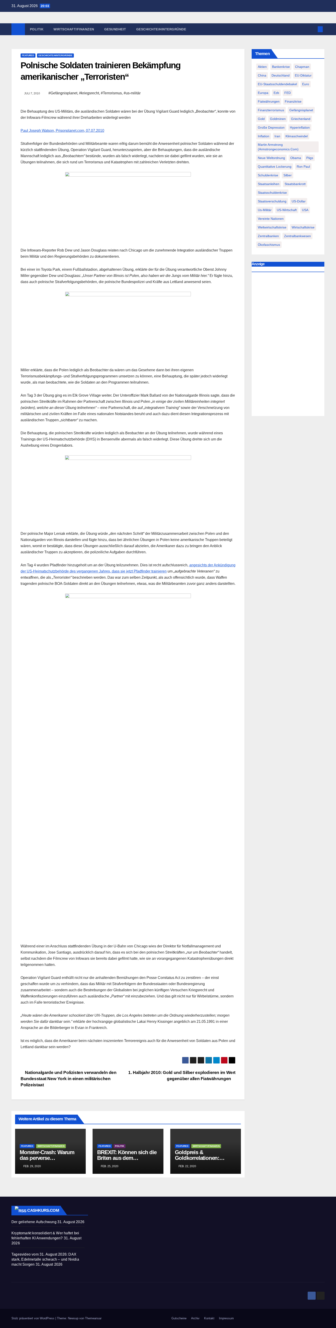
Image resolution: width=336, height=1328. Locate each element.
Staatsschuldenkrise (272, 192)
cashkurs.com (43, 1210)
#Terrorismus (111, 93)
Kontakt (209, 1318)
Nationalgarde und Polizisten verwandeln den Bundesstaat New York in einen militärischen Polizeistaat (69, 1078)
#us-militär (132, 93)
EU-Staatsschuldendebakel (277, 84)
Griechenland (300, 119)
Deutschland (281, 75)
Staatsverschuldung (272, 201)
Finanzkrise (293, 101)
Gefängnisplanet (301, 110)
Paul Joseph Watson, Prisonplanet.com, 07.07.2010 (62, 131)
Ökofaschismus (269, 245)
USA (305, 210)
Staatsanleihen (268, 184)
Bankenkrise (281, 67)
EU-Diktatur (303, 75)
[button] (312, 29)
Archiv (195, 1318)
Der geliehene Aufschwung (33, 1222)
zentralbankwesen (297, 236)
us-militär (265, 210)
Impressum (226, 1318)
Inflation (263, 136)
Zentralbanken (268, 236)
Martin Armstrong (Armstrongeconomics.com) (278, 147)
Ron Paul (303, 166)
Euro (305, 84)
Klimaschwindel (296, 136)
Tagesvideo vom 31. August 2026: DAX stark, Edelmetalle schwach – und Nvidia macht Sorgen (45, 1259)
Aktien (262, 67)
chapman (302, 67)
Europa (263, 93)
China (262, 75)
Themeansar (93, 1318)
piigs (309, 158)
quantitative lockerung (274, 166)
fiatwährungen (269, 101)
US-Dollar (299, 201)
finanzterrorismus (271, 110)
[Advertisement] (288, 345)
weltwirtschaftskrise (272, 227)
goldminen (278, 119)
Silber (287, 175)
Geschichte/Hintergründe (161, 29)
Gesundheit (115, 29)
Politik (37, 29)
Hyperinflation (300, 127)
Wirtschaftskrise (303, 227)
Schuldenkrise (268, 175)
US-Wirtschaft (287, 210)
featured (28, 55)
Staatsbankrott (295, 184)
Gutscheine (179, 1318)
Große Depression (271, 127)
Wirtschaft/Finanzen (73, 29)
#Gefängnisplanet (62, 93)
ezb (276, 93)
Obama (295, 158)
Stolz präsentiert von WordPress (33, 1318)
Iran (277, 136)
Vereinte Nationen (271, 218)
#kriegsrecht (89, 93)
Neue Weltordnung (271, 158)
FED (287, 93)
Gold (261, 119)
